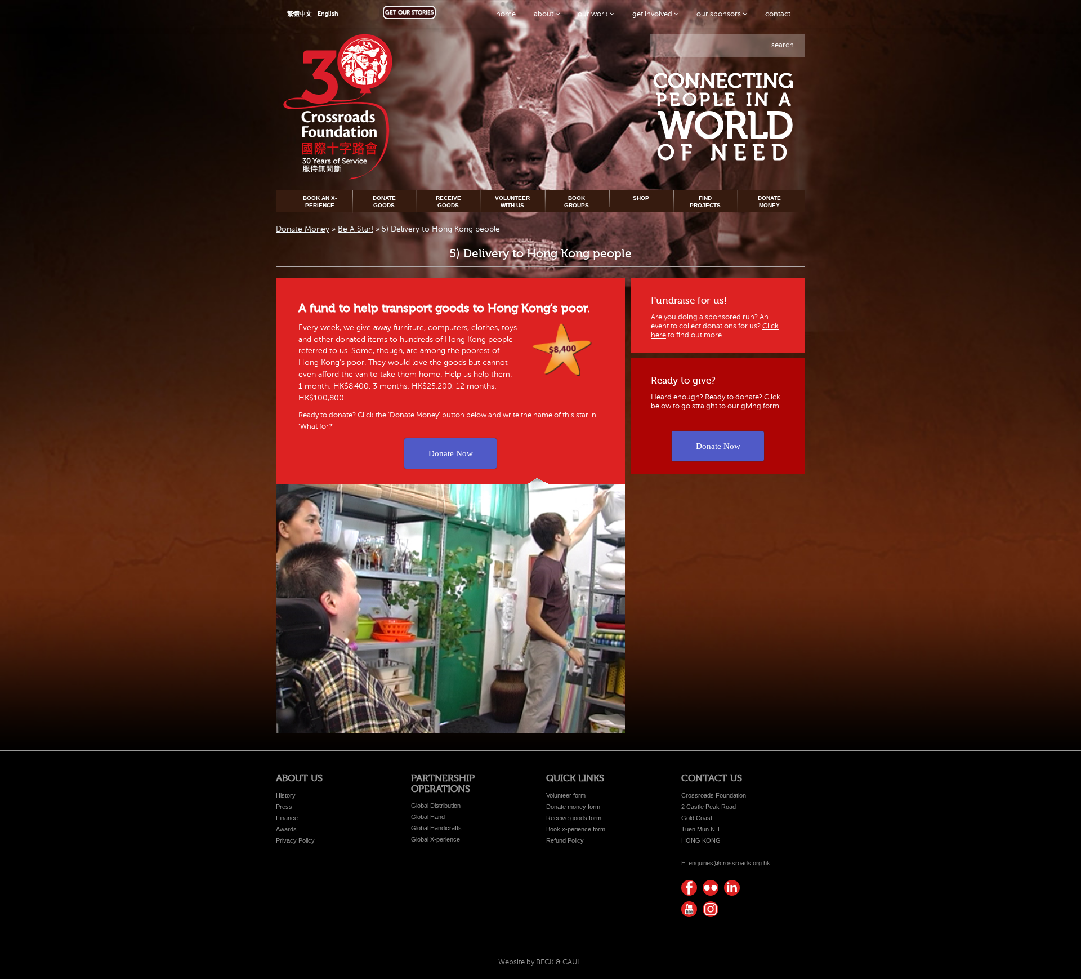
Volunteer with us (512, 201)
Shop (641, 198)
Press (284, 806)
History (286, 795)
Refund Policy (565, 840)
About (544, 14)
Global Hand (428, 816)
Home (506, 14)
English (328, 13)
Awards (286, 829)
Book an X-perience (320, 201)
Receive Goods (448, 201)
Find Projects (705, 201)
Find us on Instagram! (710, 909)
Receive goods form (573, 818)
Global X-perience (435, 839)
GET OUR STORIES (409, 12)
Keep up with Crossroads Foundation (732, 888)
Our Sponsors (719, 14)
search (782, 45)
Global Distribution (436, 805)
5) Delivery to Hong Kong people (540, 253)
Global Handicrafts (436, 828)
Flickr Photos (710, 888)
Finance (287, 818)
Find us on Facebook (689, 888)
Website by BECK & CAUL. (540, 962)
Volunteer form (566, 795)
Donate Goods (384, 201)
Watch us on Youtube (689, 909)
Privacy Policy (295, 840)
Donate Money (769, 201)
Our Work (594, 14)
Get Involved (653, 14)
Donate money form (573, 806)
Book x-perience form (575, 829)
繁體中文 (299, 13)
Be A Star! (355, 229)
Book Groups (576, 201)
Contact (777, 14)
